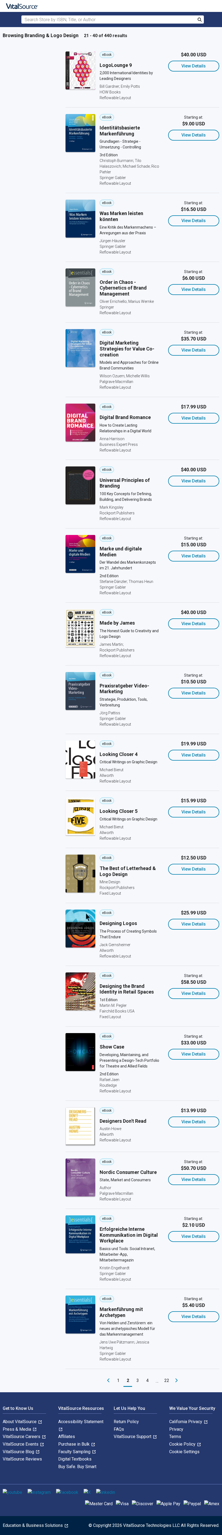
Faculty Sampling (75, 1451)
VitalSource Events (21, 1444)
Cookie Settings (184, 1451)
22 (166, 1380)
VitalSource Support (133, 1436)
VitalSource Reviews (22, 1459)
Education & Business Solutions (33, 1525)
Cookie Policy (183, 1444)
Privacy (176, 1429)
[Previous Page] (108, 1380)
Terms (175, 1436)
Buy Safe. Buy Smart (77, 1466)
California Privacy (186, 1421)
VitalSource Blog (19, 1451)
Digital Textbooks (75, 1459)
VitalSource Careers (22, 1436)
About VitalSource (20, 1421)
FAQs (119, 1429)
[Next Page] (176, 1380)
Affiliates (66, 1436)
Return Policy (126, 1421)
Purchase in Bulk (74, 1444)
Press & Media (17, 1429)
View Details (193, 66)
